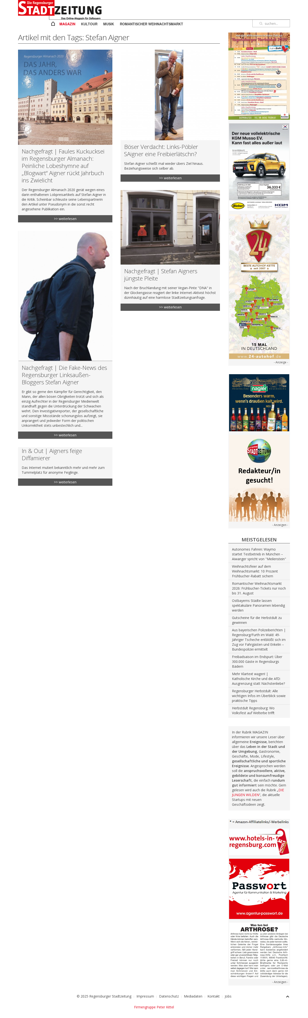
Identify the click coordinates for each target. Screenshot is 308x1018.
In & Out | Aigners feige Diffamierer (52, 454)
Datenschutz (169, 996)
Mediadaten (193, 996)
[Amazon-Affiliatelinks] (259, 821)
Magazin (67, 23)
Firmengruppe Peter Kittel (154, 1007)
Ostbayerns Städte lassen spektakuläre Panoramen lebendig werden (258, 605)
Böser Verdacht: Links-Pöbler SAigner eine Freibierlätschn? (161, 150)
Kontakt (213, 996)
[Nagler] (259, 402)
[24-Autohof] (259, 286)
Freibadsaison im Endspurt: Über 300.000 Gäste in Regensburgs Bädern (257, 661)
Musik (108, 23)
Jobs (228, 996)
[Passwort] (259, 888)
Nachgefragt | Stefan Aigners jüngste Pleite (160, 274)
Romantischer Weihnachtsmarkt (151, 23)
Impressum (145, 996)
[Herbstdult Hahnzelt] (259, 75)
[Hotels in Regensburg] (259, 841)
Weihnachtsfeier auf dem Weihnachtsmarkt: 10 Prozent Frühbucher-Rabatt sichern (255, 571)
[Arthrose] (259, 950)
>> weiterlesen (65, 218)
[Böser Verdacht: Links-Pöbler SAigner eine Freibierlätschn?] (170, 95)
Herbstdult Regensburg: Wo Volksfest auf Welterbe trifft (253, 710)
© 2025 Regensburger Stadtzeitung (104, 996)
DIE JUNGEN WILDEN (258, 792)
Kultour (89, 23)
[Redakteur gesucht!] (259, 477)
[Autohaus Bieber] (259, 167)
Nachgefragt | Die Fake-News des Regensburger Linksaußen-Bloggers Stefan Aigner (64, 375)
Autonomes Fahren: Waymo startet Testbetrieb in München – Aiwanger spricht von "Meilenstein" (259, 554)
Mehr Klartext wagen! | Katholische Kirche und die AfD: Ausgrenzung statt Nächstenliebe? (258, 679)
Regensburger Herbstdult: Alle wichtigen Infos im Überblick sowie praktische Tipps (259, 696)
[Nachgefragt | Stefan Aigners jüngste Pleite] (170, 227)
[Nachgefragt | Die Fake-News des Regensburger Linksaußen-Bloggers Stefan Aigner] (65, 296)
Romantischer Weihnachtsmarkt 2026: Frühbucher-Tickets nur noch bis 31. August (259, 588)
